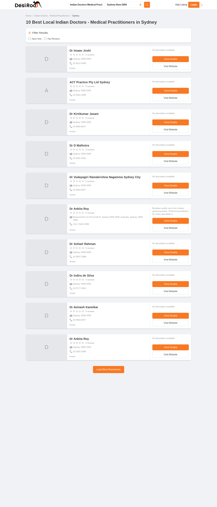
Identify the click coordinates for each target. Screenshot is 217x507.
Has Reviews (54, 39)
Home (28, 15)
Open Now (37, 39)
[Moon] (202, 5)
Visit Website (170, 66)
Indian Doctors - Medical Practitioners (51, 15)
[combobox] (86, 5)
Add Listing (181, 4)
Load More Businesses (109, 369)
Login (194, 4)
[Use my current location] (140, 5)
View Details (170, 59)
